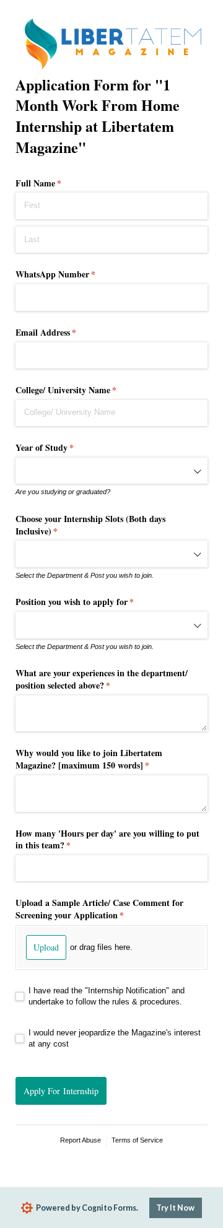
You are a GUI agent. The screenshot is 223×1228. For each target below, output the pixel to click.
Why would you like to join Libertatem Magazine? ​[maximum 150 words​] (98, 758)
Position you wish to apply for (90, 601)
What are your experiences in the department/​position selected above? (101, 678)
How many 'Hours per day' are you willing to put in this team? (107, 839)
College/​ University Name (82, 389)
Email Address (61, 332)
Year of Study (60, 447)
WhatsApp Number (71, 274)
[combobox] (111, 471)
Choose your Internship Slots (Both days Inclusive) (90, 524)
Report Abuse (80, 1140)
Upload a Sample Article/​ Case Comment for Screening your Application (99, 908)
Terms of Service (137, 1140)
